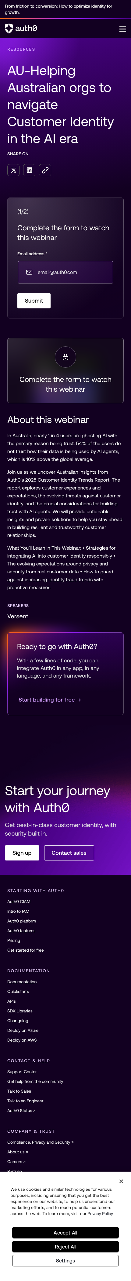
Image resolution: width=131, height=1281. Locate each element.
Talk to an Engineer (25, 1100)
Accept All (65, 1232)
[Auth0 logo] (62, 28)
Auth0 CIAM (18, 901)
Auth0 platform (21, 921)
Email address (32, 253)
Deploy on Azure (22, 1030)
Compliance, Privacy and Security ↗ (40, 1142)
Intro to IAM (18, 911)
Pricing (13, 940)
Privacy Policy (100, 1213)
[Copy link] (45, 170)
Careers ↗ (16, 1161)
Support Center (22, 1071)
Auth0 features (21, 930)
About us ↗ (17, 1151)
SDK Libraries (20, 1010)
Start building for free (50, 699)
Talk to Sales (19, 1091)
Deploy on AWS (22, 1040)
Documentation (22, 981)
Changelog (17, 1020)
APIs (11, 1001)
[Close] (121, 1181)
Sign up (22, 853)
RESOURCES (21, 49)
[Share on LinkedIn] (29, 170)
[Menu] (122, 28)
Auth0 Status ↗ (21, 1110)
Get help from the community (35, 1081)
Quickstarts (18, 991)
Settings (65, 1260)
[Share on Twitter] (13, 170)
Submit (34, 300)
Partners (15, 1171)
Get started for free (25, 950)
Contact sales (69, 853)
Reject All (65, 1246)
